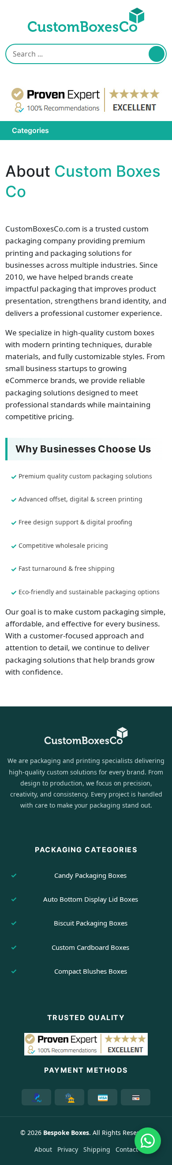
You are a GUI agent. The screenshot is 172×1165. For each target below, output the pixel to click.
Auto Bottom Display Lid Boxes (90, 899)
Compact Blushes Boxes (90, 971)
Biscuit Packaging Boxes (90, 922)
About (43, 1149)
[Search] (157, 54)
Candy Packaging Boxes (90, 875)
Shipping (96, 1149)
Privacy (67, 1149)
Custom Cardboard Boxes (90, 947)
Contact (127, 1149)
